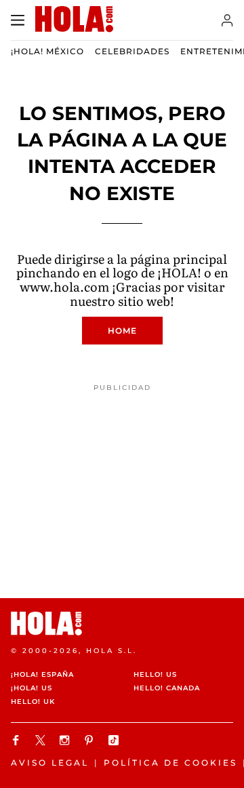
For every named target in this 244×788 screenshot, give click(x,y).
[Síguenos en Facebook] (17, 740)
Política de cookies (170, 762)
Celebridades (132, 51)
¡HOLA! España (42, 674)
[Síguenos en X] (42, 740)
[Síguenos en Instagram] (66, 740)
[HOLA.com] (122, 623)
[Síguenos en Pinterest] (91, 740)
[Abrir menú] (17, 20)
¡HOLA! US (31, 688)
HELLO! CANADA (167, 688)
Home (122, 331)
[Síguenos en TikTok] (115, 740)
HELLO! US (155, 674)
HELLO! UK (33, 701)
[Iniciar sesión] (227, 20)
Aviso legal (50, 762)
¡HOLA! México (47, 51)
